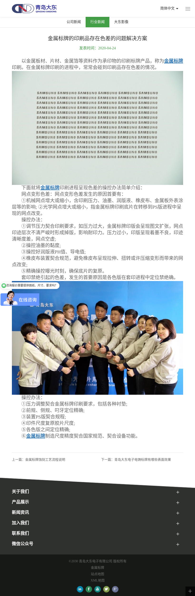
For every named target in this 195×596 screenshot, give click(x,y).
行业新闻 (97, 22)
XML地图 (98, 580)
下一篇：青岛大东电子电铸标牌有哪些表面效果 (136, 459)
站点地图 (97, 574)
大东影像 (121, 22)
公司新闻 (74, 22)
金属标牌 (97, 567)
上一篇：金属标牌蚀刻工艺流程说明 (38, 459)
